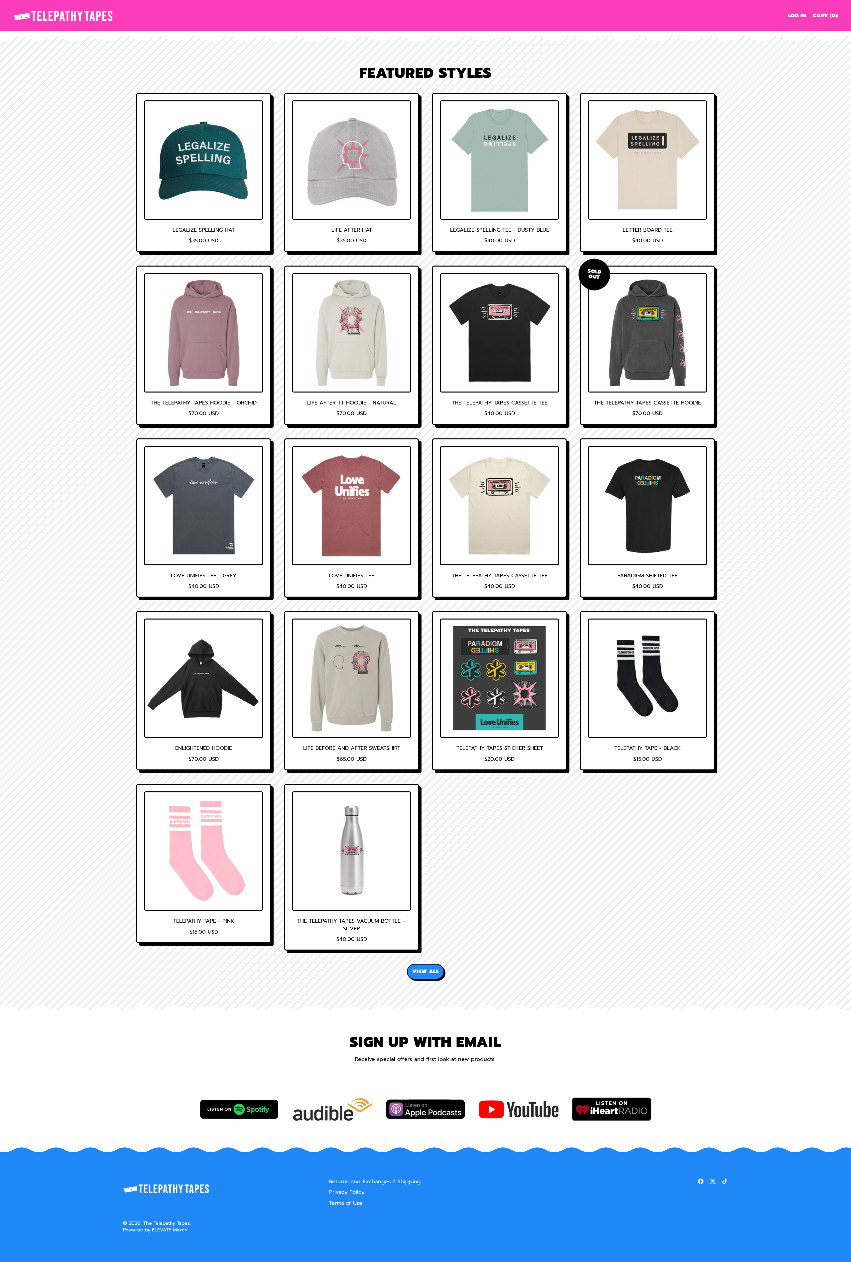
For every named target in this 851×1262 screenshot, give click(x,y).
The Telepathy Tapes (166, 1223)
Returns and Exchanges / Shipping (375, 1182)
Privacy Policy (346, 1192)
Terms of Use (345, 1203)
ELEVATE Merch (169, 1229)
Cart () (825, 17)
